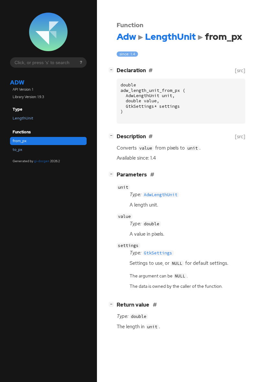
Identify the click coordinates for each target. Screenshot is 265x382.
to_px (17, 149)
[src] (240, 70)
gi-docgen (41, 161)
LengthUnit (23, 118)
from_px (19, 140)
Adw (17, 82)
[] (112, 69)
